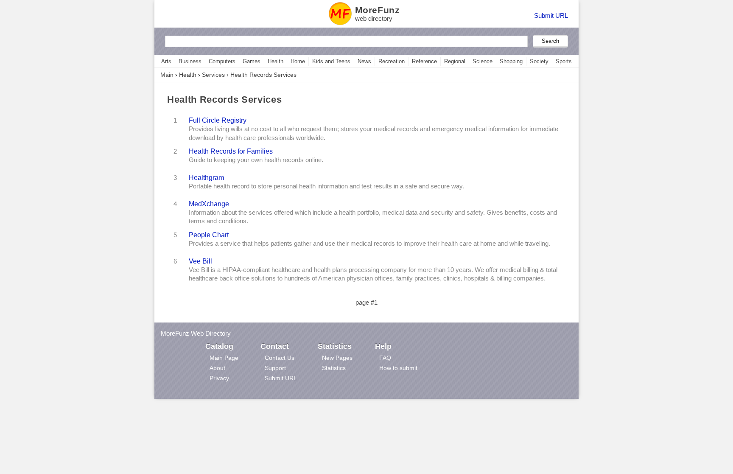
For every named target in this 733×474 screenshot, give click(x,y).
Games (251, 61)
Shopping (511, 61)
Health (275, 61)
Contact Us (279, 357)
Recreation (391, 61)
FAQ (385, 357)
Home (298, 61)
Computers (222, 61)
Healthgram (206, 177)
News (364, 61)
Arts (166, 61)
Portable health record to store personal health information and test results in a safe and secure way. (326, 186)
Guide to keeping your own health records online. (256, 160)
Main (166, 74)
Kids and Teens (331, 61)
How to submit (398, 368)
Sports (564, 61)
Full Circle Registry (217, 120)
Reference (424, 61)
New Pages (337, 357)
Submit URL (551, 15)
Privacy (219, 378)
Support (275, 368)
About (217, 368)
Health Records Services (263, 74)
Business (190, 61)
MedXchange (209, 204)
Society (539, 61)
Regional (454, 61)
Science (482, 61)
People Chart (209, 234)
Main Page (224, 357)
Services (213, 74)
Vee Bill (200, 261)
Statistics (334, 368)
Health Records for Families (231, 151)
